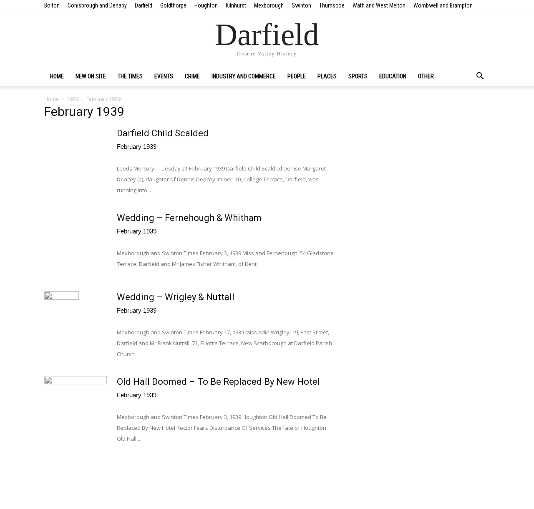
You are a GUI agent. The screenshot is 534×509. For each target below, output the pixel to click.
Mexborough (269, 5)
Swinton (301, 5)
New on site (91, 76)
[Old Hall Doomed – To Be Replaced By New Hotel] (75, 398)
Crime (192, 76)
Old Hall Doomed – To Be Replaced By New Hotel (218, 381)
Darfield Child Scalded (163, 133)
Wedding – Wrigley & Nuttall (175, 297)
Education (392, 76)
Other (426, 76)
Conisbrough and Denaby (97, 5)
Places (327, 76)
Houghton (206, 5)
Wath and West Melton (379, 5)
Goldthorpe (173, 5)
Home (57, 76)
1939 (72, 99)
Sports (358, 76)
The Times (130, 76)
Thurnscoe (332, 5)
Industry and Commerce (244, 76)
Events (163, 76)
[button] (480, 77)
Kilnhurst (236, 5)
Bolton (52, 5)
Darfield (143, 5)
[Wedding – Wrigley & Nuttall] (61, 322)
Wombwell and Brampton (443, 5)
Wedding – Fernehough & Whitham (189, 218)
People (296, 76)
